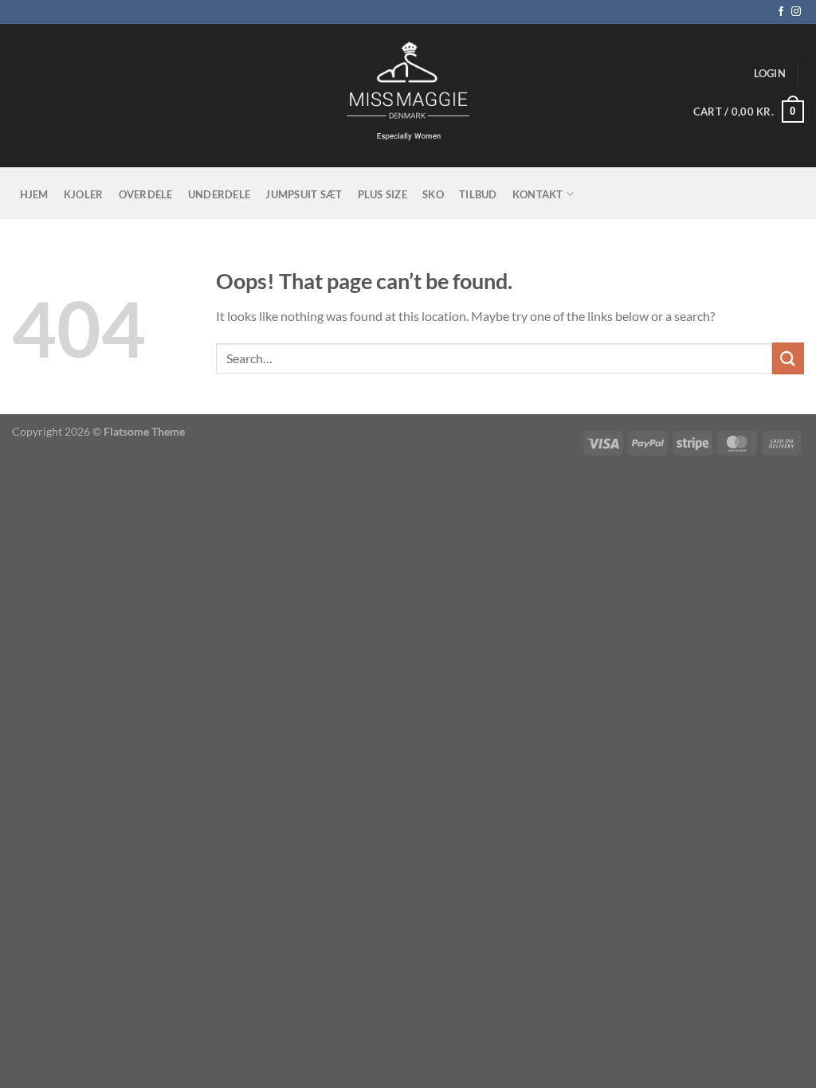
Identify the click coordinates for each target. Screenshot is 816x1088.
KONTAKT (537, 194)
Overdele (146, 194)
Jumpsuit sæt (303, 194)
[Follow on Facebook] (781, 12)
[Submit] (788, 358)
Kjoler (84, 194)
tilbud (478, 194)
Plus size (382, 194)
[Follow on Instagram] (796, 12)
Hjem (34, 194)
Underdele (219, 194)
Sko (433, 194)
